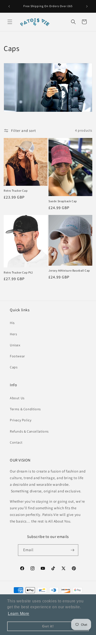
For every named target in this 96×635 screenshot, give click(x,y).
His (12, 323)
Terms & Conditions (25, 409)
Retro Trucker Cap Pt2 (18, 272)
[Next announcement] (86, 6)
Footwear (17, 356)
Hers (13, 334)
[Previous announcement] (9, 6)
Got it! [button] (48, 626)
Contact (16, 442)
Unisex (15, 345)
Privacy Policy (20, 420)
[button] (9, 21)
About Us (17, 398)
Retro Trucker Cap (16, 190)
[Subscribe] (72, 550)
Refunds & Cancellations (29, 431)
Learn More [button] (18, 613)
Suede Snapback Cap (62, 201)
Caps (13, 367)
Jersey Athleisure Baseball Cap (69, 270)
